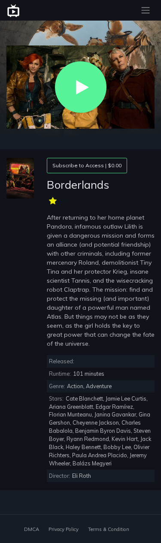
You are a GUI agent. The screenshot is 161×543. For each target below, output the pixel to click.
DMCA (31, 529)
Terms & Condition (108, 529)
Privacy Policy (64, 529)
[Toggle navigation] (145, 10)
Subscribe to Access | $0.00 (87, 165)
